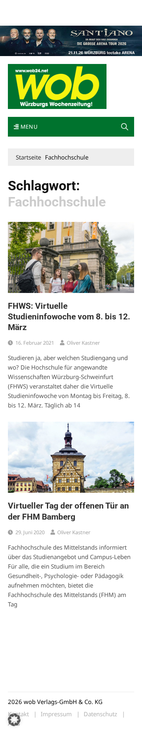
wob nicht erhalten (62, 7)
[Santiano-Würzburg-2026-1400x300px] (71, 40)
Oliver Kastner (83, 342)
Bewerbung (52, 16)
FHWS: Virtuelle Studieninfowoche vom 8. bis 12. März (69, 316)
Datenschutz (100, 714)
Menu (28, 126)
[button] (124, 127)
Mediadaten (22, 7)
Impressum (21, 16)
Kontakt (97, 7)
